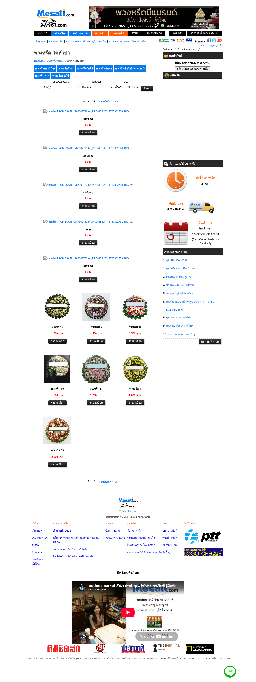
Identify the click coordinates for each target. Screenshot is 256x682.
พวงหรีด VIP (42, 75)
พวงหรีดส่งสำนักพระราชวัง (130, 68)
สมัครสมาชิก (56, 41)
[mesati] (128, 502)
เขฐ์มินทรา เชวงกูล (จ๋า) (179, 276)
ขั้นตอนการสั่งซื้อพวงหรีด (141, 545)
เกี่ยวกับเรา (38, 530)
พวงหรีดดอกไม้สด (45, 68)
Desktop (132, 511)
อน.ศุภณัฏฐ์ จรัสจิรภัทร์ (179, 293)
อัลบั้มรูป (167, 552)
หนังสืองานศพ (170, 537)
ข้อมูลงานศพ (112, 530)
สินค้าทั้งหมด (54, 60)
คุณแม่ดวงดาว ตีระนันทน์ (180, 268)
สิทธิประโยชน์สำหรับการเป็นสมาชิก (73, 556)
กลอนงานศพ (169, 545)
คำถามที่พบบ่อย (62, 530)
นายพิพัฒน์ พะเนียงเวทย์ (180, 285)
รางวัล (35, 545)
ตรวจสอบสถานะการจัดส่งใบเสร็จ (127, 41)
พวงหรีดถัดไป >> (108, 101)
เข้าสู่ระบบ (40, 41)
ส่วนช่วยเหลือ (73, 41)
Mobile (122, 511)
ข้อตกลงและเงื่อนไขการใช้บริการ (71, 549)
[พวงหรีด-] (88, 111)
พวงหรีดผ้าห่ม (66, 68)
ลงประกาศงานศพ (115, 537)
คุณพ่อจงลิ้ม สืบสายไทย (179, 325)
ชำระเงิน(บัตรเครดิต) (94, 41)
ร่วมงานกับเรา (40, 537)
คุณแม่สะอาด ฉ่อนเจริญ (181, 334)
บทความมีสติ (169, 530)
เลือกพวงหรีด (134, 530)
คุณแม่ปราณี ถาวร (176, 260)
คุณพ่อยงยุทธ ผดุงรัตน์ (179, 317)
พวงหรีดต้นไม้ (85, 68)
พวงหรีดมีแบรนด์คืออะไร (141, 537)
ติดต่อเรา (37, 552)
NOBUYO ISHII (175, 309)
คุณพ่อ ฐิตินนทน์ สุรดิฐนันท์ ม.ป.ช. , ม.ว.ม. (190, 301)
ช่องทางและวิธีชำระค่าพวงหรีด (144, 552)
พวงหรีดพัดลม (104, 68)
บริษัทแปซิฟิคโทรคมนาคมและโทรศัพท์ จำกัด (48, 658)
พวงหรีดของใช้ (60, 75)
